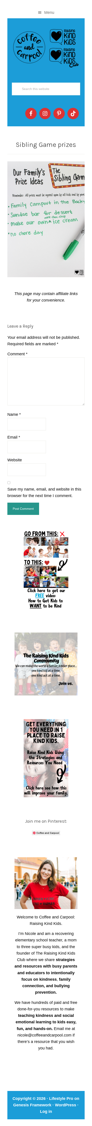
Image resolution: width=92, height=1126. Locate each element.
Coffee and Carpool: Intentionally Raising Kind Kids (46, 47)
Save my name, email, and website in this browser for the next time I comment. (44, 492)
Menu (49, 12)
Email (13, 437)
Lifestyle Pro (61, 1098)
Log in (46, 1111)
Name (14, 414)
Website (14, 460)
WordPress (65, 1105)
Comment (17, 354)
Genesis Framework (32, 1105)
